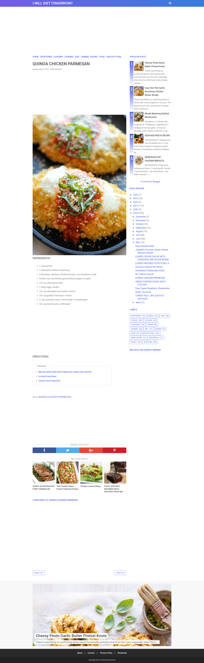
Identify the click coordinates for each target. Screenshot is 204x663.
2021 (136, 205)
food (133, 333)
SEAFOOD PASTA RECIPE (157, 135)
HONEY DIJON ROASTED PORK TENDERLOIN (43, 487)
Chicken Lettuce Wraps (90, 486)
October (140, 224)
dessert (134, 329)
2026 (136, 194)
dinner (158, 329)
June (138, 238)
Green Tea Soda (143, 292)
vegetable (148, 342)
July (138, 235)
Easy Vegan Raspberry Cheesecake (152, 288)
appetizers (136, 316)
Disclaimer (122, 653)
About (79, 653)
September (141, 227)
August (139, 231)
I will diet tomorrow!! (53, 3)
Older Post (120, 573)
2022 (136, 202)
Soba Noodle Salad (144, 246)
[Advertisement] (102, 31)
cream (150, 325)
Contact (91, 653)
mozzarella (154, 338)
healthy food (148, 333)
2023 (136, 198)
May (138, 242)
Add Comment (56, 69)
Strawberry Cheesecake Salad (149, 270)
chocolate (135, 325)
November (141, 220)
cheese (134, 320)
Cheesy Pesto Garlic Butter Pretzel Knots (71, 635)
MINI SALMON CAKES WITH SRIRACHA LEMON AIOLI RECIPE (65, 372)
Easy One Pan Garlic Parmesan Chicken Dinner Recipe (155, 91)
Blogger (156, 181)
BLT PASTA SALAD (144, 274)
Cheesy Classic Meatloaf (49, 381)
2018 (136, 213)
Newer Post (38, 573)
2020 (136, 209)
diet (146, 329)
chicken (148, 320)
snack (134, 342)
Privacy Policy (106, 653)
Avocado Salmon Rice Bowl (148, 267)
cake (163, 316)
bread (151, 316)
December (141, 216)
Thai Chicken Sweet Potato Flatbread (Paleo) (67, 487)
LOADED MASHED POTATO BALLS (152, 263)
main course (136, 338)
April (138, 302)
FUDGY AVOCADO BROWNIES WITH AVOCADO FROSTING (113, 489)
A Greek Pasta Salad (47, 376)
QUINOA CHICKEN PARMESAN (54, 397)
